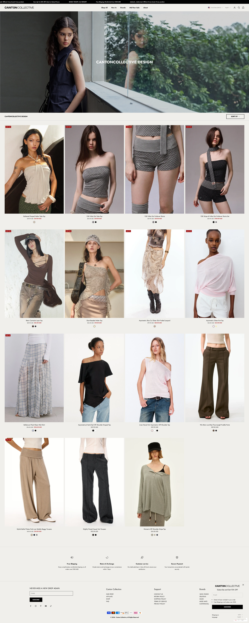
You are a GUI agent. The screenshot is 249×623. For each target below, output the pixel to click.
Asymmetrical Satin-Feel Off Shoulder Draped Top (94, 425)
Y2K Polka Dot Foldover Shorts (155, 216)
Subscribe (227, 607)
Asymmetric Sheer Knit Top (215, 320)
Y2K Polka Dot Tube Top (94, 216)
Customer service (142, 564)
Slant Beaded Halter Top (94, 320)
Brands (123, 8)
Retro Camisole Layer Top (34, 320)
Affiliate (109, 596)
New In (114, 8)
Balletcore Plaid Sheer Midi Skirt (34, 425)
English (227, 7)
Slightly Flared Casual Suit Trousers (94, 529)
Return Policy (159, 596)
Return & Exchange (107, 564)
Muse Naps (203, 601)
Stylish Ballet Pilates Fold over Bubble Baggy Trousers (34, 529)
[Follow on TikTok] (51, 606)
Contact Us (158, 594)
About (145, 8)
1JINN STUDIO (204, 594)
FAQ (107, 601)
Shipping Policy (160, 599)
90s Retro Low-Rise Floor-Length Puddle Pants (215, 425)
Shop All (104, 8)
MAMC (201, 599)
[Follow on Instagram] (36, 606)
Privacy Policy (159, 604)
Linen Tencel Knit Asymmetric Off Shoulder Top (154, 425)
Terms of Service (160, 601)
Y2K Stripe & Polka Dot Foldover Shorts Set (215, 216)
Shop (108, 599)
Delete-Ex (202, 596)
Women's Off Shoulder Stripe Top (155, 529)
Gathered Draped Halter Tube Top (34, 216)
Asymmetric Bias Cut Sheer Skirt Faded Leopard (154, 320)
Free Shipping (72, 564)
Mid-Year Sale (134, 8)
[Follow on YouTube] (46, 606)
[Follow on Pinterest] (41, 606)
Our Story (110, 594)
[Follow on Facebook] (31, 606)
